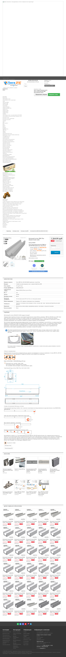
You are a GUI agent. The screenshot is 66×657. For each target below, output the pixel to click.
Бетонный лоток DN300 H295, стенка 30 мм (20, 540)
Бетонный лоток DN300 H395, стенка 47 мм (55, 576)
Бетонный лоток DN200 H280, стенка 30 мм (43, 612)
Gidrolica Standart (6, 106)
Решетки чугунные (6, 146)
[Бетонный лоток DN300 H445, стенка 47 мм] (20, 586)
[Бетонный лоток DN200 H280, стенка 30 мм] (44, 604)
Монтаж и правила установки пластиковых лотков (12, 202)
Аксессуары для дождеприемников (9, 159)
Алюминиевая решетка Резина (9, 177)
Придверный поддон (7, 179)
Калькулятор (5, 220)
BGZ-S (4, 126)
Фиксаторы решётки (6, 150)
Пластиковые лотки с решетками (9, 100)
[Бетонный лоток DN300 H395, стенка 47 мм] (55, 568)
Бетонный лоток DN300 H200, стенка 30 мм (55, 522)
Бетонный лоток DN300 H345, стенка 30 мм (43, 540)
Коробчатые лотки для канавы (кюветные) (11, 134)
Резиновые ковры (6, 186)
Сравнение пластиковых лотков (9, 217)
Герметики (5, 153)
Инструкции (5, 200)
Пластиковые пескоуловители (8, 139)
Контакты (4, 227)
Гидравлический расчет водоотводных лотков (12, 221)
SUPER (4, 132)
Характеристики (6, 214)
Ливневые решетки (6, 142)
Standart (4, 120)
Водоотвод (5, 97)
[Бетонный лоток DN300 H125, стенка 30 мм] (20, 514)
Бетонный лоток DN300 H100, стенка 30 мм (8, 522)
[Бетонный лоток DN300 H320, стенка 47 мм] (44, 550)
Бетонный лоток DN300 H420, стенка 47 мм (8, 594)
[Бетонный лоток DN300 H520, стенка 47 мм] (55, 586)
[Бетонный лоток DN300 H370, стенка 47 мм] (32, 568)
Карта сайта (26, 644)
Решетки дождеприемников (8, 157)
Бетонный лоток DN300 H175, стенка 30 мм (43, 522)
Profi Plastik (5, 105)
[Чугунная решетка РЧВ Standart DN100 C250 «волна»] (32, 462)
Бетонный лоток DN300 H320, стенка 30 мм (31, 540)
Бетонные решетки (6, 147)
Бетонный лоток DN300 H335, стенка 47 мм (55, 558)
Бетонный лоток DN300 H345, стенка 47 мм (8, 576)
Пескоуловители (6, 138)
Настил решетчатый (7, 160)
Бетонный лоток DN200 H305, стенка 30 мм (55, 612)
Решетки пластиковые (7, 145)
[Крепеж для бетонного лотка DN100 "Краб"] (8, 485)
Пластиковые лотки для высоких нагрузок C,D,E (12, 116)
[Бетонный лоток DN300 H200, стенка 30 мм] (55, 514)
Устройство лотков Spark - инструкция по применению (13, 210)
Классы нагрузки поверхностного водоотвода (11, 215)
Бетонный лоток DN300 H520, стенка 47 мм (55, 594)
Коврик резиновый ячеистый (8, 187)
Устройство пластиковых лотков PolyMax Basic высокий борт (15, 213)
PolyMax (4, 113)
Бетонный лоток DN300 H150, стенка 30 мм (31, 522)
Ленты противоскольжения (8, 185)
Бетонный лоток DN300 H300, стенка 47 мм (20, 558)
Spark (4, 101)
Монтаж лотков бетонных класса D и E (10, 208)
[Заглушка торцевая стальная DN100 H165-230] (8, 462)
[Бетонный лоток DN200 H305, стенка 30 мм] (55, 604)
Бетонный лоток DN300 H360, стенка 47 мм (20, 576)
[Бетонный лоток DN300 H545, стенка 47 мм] (8, 604)
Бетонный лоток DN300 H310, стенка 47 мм (31, 558)
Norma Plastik (5, 104)
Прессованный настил (7, 161)
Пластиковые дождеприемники (9, 156)
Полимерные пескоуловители (8, 141)
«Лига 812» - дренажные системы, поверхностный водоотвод (20, 651)
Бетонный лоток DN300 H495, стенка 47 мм (43, 594)
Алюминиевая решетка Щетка (8, 178)
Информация (5, 199)
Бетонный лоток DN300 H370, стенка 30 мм (55, 540)
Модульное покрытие (7, 181)
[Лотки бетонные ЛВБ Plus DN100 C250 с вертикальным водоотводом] (44, 485)
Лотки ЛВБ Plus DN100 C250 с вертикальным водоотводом (43, 493)
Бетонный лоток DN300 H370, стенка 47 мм (31, 576)
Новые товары (27, 633)
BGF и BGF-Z (5, 123)
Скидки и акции (6, 222)
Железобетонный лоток (7, 133)
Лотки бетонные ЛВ (8, 448)
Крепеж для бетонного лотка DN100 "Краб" (8, 492)
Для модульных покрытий (8, 191)
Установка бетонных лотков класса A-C (10, 207)
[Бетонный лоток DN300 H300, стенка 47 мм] (20, 550)
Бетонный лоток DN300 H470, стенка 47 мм (31, 594)
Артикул (30, 242)
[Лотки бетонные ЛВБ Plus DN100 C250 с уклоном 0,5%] (32, 485)
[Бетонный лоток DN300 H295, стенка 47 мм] (8, 550)
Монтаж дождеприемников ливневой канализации (12, 209)
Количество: (53, 245)
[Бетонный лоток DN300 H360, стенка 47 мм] (20, 568)
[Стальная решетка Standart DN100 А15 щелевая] (44, 462)
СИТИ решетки (5, 176)
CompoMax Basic (6, 137)
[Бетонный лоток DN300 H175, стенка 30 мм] (44, 514)
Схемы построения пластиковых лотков (10, 205)
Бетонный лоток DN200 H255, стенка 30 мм (20, 612)
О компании (5, 224)
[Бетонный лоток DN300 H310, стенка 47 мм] (32, 550)
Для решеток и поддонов (7, 190)
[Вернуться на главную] (4, 231)
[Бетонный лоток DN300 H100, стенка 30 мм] (8, 514)
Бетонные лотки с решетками (8, 118)
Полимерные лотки (6, 135)
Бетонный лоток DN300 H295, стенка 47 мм (8, 558)
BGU (4, 124)
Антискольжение (6, 183)
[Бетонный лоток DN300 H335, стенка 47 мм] (55, 550)
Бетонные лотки (6, 117)
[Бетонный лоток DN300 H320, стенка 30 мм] (32, 532)
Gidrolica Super (5, 110)
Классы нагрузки (16, 631)
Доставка (4, 223)
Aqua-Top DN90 (6, 102)
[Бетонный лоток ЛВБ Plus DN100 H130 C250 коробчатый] (5, 264)
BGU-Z (4, 125)
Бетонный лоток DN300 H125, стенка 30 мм (20, 522)
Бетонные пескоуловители (8, 140)
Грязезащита (5, 172)
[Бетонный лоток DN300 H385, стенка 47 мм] (44, 568)
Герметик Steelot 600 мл (20, 469)
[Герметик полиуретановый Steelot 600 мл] (20, 462)
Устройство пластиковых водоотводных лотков (12, 203)
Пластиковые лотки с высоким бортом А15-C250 (12, 115)
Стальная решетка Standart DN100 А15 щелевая (42, 470)
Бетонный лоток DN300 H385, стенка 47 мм (43, 576)
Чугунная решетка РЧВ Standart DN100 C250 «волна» (31, 470)
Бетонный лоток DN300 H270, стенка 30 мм (8, 540)
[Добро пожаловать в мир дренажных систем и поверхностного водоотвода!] (33, 38)
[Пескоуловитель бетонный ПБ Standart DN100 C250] (55, 462)
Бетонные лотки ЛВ (6, 119)
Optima (4, 131)
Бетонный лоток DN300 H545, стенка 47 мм (8, 612)
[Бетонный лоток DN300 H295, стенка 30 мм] (20, 532)
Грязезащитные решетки (7, 173)
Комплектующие (6, 148)
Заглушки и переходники (7, 149)
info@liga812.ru (42, 648)
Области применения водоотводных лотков (11, 216)
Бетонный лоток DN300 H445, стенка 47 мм (20, 594)
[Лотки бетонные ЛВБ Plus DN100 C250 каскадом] (20, 485)
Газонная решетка (6, 162)
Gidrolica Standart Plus (7, 108)
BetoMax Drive (5, 128)
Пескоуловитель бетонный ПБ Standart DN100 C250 (55, 470)
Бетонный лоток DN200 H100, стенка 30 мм (31, 612)
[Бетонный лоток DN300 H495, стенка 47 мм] (44, 586)
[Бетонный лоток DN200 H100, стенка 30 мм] (32, 604)
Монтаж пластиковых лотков (16, 637)
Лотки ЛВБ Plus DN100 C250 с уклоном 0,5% (31, 492)
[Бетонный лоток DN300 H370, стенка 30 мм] (55, 532)
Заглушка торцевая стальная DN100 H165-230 (8, 470)
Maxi (4, 122)
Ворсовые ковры (6, 180)
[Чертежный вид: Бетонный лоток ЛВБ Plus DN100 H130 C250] (12, 264)
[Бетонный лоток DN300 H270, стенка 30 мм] (8, 532)
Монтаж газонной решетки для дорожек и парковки (13, 212)
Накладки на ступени (7, 184)
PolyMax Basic (5, 111)
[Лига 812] (12, 83)
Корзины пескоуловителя (8, 152)
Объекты (4, 225)
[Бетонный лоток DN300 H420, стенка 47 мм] (8, 586)
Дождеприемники (6, 155)
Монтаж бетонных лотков (8, 206)
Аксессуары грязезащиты (8, 188)
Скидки (25, 631)
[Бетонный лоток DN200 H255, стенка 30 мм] (20, 604)
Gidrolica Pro (5, 109)
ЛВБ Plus (4, 130)
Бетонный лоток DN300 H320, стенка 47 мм (43, 558)
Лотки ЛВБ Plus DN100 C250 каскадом (20, 492)
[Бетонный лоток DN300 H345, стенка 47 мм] (8, 568)
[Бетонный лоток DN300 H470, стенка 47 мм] (32, 586)
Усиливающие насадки (7, 154)
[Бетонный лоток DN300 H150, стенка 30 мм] (32, 514)
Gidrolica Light (5, 103)
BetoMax (4, 127)
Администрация (6, 78)
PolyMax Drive (5, 112)
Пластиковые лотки (6, 98)
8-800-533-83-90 (33, 80)
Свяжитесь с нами (27, 639)
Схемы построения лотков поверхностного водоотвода (13, 201)
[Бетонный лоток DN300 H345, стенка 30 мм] (44, 532)
